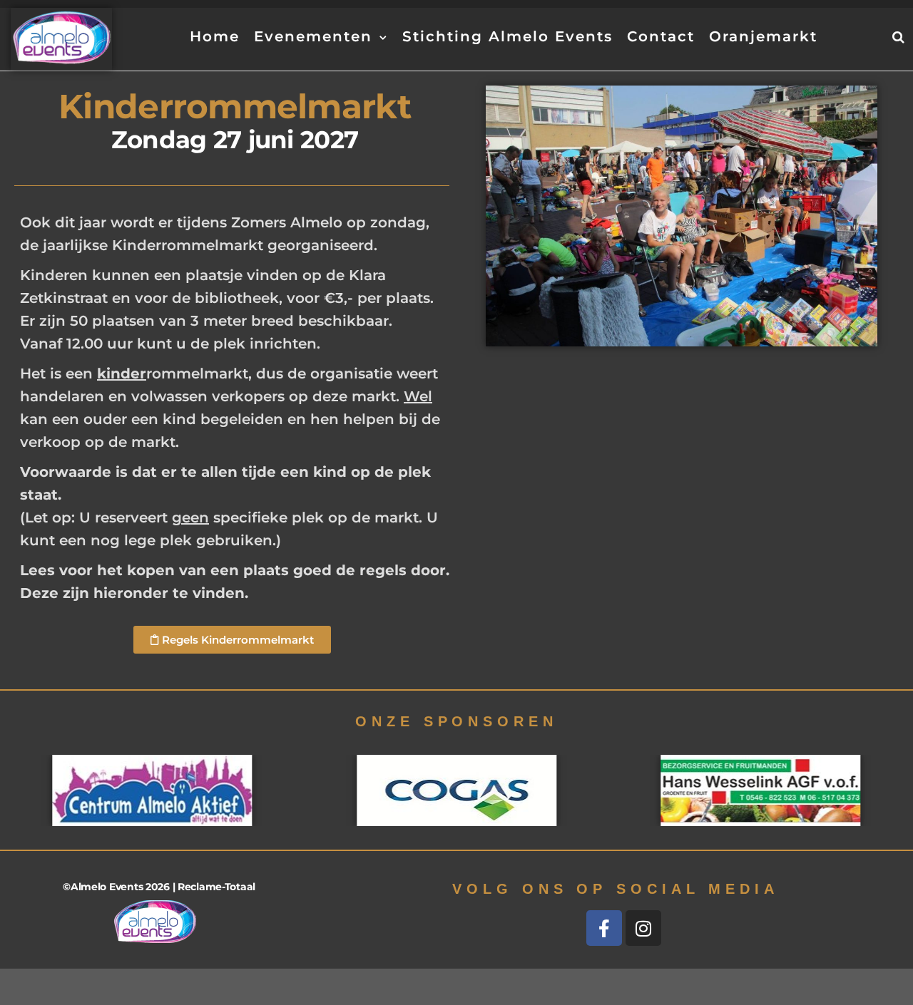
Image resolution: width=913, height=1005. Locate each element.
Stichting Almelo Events (507, 36)
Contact (661, 36)
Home (215, 36)
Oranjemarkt (763, 36)
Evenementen (313, 36)
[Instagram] (643, 928)
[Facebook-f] (604, 928)
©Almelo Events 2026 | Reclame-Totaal (159, 886)
